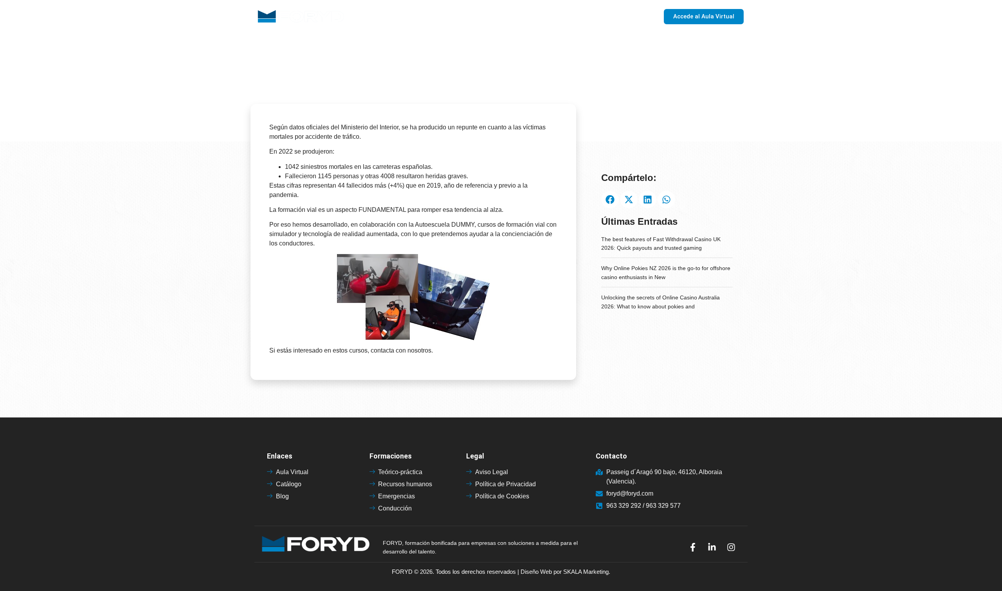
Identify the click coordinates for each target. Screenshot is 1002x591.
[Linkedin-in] (712, 547)
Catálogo (564, 16)
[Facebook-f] (692, 547)
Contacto (630, 16)
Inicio (480, 16)
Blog (597, 16)
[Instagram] (731, 547)
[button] (610, 199)
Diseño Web (536, 571)
